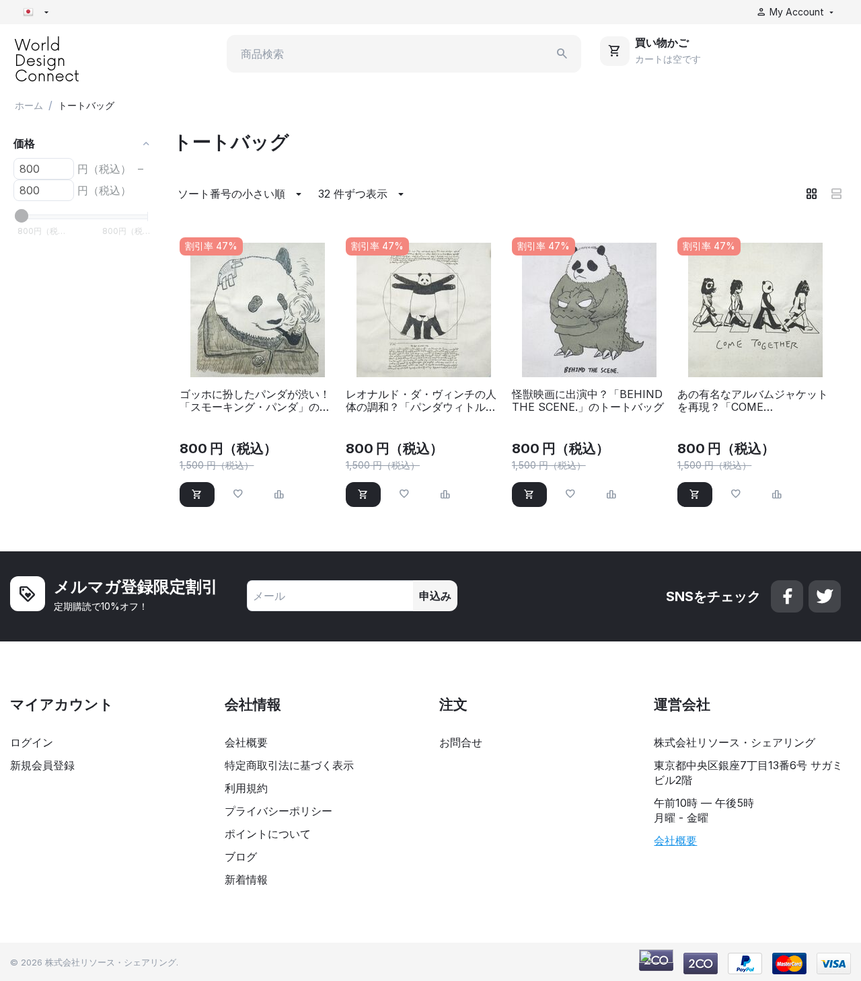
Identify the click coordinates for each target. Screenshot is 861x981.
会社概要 (246, 742)
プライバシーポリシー (278, 811)
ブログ (241, 856)
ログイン (31, 742)
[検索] (562, 54)
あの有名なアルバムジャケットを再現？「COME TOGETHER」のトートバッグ (752, 401)
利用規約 (246, 788)
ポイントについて (268, 833)
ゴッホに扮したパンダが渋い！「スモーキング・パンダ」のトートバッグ (255, 401)
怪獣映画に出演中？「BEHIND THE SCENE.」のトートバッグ (588, 401)
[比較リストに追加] (279, 494)
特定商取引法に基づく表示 (289, 765)
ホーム (29, 105)
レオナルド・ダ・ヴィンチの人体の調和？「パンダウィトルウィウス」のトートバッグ (421, 401)
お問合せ (460, 742)
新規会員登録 (42, 765)
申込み (435, 595)
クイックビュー (257, 359)
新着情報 (246, 879)
